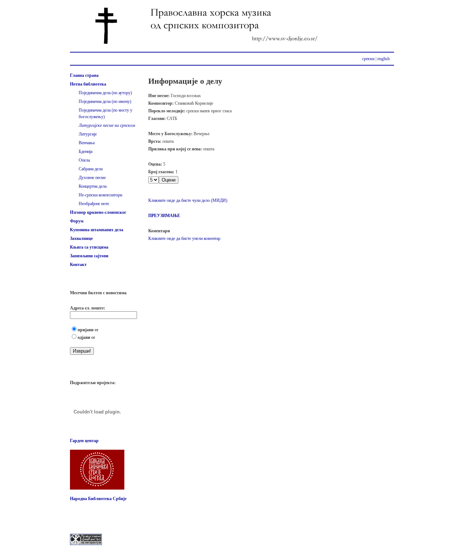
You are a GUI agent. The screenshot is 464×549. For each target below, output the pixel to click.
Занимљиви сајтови (89, 255)
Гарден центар (84, 440)
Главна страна (84, 75)
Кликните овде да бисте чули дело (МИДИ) (187, 200)
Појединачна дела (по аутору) (105, 92)
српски (368, 58)
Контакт (78, 264)
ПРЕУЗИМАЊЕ (164, 215)
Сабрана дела (91, 168)
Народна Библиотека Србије (98, 498)
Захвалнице (81, 238)
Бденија (85, 151)
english (383, 58)
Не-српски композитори (100, 194)
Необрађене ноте (94, 203)
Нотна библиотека (88, 84)
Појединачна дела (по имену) (105, 101)
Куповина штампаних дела (96, 229)
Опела (84, 160)
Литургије (88, 134)
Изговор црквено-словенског (98, 212)
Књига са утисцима (89, 247)
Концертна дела (93, 186)
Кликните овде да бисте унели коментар (184, 238)
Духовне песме (92, 177)
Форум (76, 221)
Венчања (87, 142)
